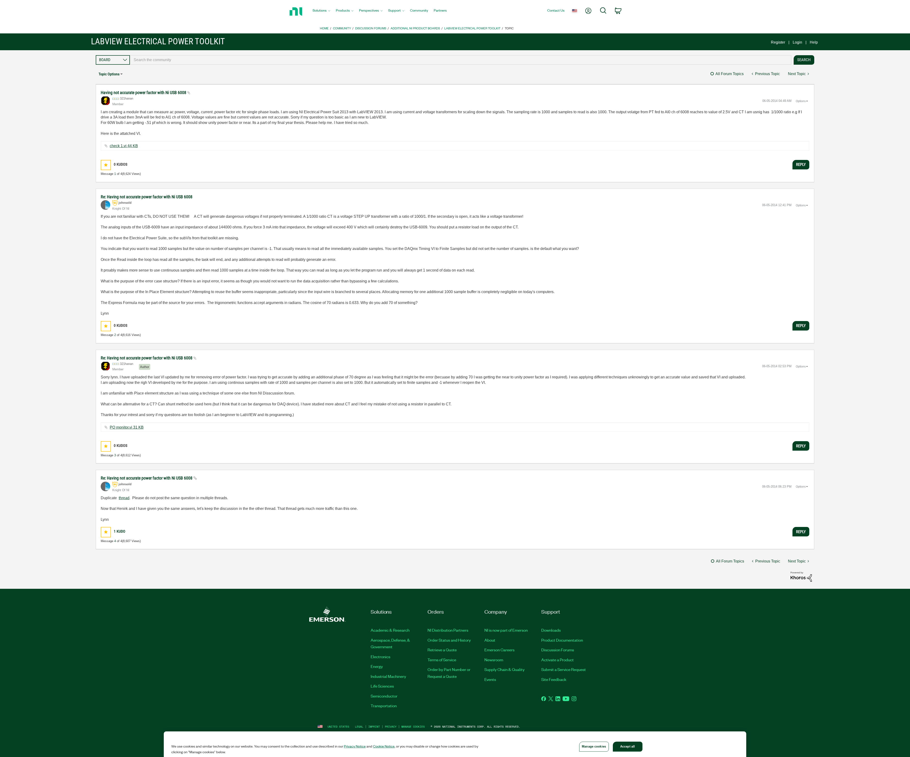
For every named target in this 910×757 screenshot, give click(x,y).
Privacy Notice (355, 746)
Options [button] (801, 101)
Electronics (380, 656)
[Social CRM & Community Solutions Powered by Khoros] (801, 576)
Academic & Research (390, 630)
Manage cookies (413, 727)
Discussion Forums (370, 28)
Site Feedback (553, 679)
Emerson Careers (499, 649)
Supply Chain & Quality (504, 669)
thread (124, 498)
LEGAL (359, 727)
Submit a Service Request (563, 669)
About (489, 640)
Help (814, 42)
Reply (801, 164)
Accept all (627, 746)
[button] (106, 165)
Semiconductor (384, 695)
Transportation (384, 705)
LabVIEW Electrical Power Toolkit (472, 28)
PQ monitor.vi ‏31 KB (127, 427)
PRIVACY (390, 727)
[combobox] (460, 60)
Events (490, 679)
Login (797, 42)
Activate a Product (557, 659)
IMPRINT (374, 727)
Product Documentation (562, 640)
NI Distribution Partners (448, 630)
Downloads (551, 630)
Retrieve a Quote (442, 649)
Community (342, 28)
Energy (377, 666)
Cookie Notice (384, 746)
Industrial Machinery (388, 676)
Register (778, 42)
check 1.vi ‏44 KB (124, 146)
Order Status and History (449, 640)
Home (324, 28)
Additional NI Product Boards (415, 28)
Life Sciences (382, 686)
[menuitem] (321, 11)
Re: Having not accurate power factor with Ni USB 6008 (146, 196)
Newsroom (493, 659)
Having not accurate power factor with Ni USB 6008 (144, 92)
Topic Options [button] (109, 74)
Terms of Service (442, 659)
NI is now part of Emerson (506, 630)
